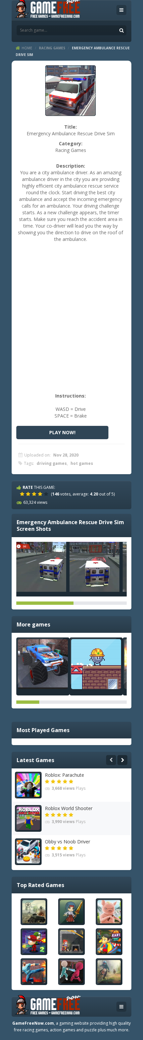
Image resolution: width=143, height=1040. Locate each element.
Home (27, 48)
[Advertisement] (71, 321)
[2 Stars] (29, 494)
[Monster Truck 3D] (43, 664)
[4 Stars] (41, 494)
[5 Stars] (47, 494)
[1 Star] (23, 494)
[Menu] (121, 10)
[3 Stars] (35, 494)
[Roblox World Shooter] (28, 818)
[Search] (121, 30)
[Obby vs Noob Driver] (28, 851)
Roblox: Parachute (64, 775)
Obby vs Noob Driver (67, 841)
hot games (82, 463)
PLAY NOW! (62, 432)
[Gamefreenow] (47, 9)
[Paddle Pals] (96, 664)
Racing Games (52, 48)
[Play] (34, 911)
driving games (52, 463)
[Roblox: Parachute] (28, 785)
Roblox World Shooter (68, 808)
